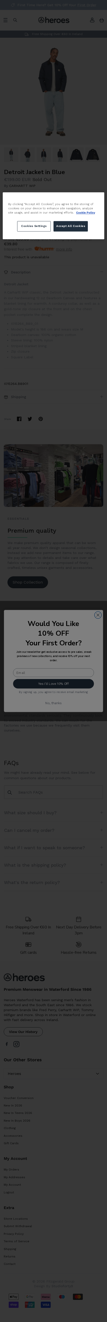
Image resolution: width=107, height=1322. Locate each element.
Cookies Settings (34, 226)
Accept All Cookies (70, 226)
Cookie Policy (85, 212)
